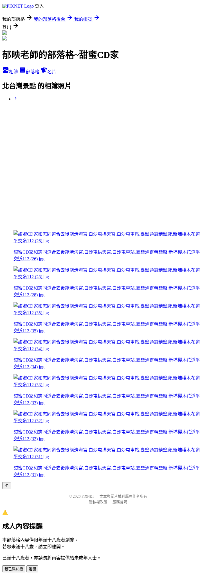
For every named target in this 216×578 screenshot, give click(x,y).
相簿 (14, 71)
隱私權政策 (98, 502)
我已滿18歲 (13, 569)
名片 (51, 71)
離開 (32, 569)
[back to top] (6, 485)
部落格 (33, 71)
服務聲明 (119, 502)
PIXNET (88, 496)
